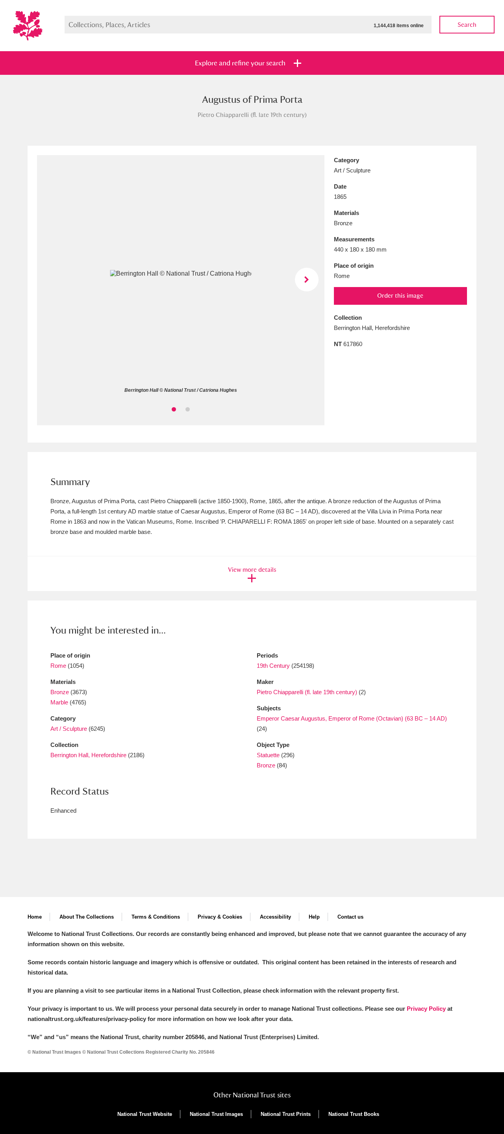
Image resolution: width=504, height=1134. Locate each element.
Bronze (59, 692)
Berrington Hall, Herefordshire (88, 755)
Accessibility (275, 917)
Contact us (350, 917)
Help (314, 917)
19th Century (273, 665)
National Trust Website (144, 1114)
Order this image (400, 295)
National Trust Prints (286, 1114)
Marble (59, 702)
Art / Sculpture (68, 728)
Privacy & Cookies (220, 917)
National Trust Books (353, 1114)
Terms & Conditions (156, 917)
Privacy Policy (426, 1008)
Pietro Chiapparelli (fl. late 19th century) (307, 692)
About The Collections (86, 917)
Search (467, 24)
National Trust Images (216, 1114)
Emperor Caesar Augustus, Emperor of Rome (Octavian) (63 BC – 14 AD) (352, 718)
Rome (58, 665)
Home (35, 917)
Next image (307, 279)
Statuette (268, 755)
